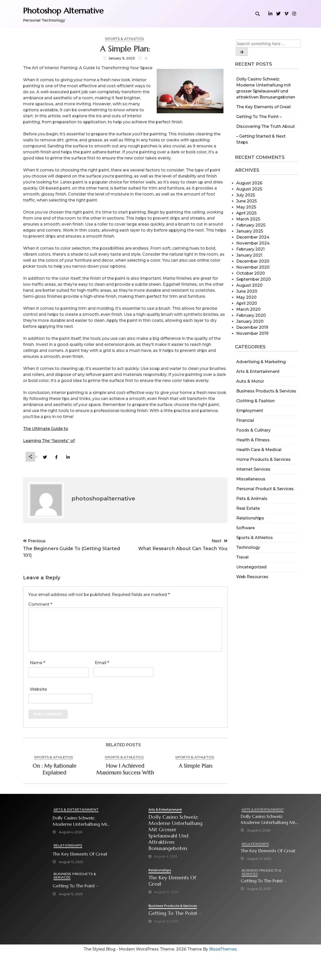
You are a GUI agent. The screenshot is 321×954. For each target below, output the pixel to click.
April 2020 (246, 303)
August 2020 (249, 285)
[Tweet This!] (44, 457)
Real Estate (248, 508)
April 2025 (246, 213)
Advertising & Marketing (261, 361)
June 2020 (246, 291)
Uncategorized (251, 567)
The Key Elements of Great (263, 106)
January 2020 (250, 321)
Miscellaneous (250, 479)
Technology (248, 547)
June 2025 (246, 201)
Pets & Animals (251, 498)
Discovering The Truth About (265, 126)
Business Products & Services (266, 391)
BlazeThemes (223, 949)
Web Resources (252, 576)
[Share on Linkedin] (67, 457)
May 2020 (246, 297)
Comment (40, 604)
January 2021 (249, 255)
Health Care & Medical (258, 449)
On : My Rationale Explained (54, 769)
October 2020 (250, 273)
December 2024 (252, 237)
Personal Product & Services (265, 488)
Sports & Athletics (254, 537)
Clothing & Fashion (255, 400)
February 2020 (251, 315)
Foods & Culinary (253, 430)
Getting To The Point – (259, 116)
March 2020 (248, 309)
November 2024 (253, 243)
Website (38, 689)
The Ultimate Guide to (45, 428)
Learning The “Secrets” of (49, 440)
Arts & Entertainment (258, 371)
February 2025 (250, 225)
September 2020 (253, 279)
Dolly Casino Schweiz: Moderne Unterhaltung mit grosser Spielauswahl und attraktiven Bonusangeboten (81, 821)
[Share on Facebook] (56, 457)
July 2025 (245, 195)
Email (102, 662)
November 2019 (252, 333)
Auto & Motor (250, 381)
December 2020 (252, 261)
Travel (242, 557)
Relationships (250, 518)
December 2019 (252, 327)
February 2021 (250, 249)
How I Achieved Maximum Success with (125, 769)
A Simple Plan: (196, 766)
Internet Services (253, 469)
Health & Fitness (253, 440)
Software (245, 527)
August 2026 (249, 183)
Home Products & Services (263, 459)
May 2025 (246, 207)
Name (37, 662)
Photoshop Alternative (63, 11)
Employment (249, 410)
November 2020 (253, 267)
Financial (245, 420)
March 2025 (248, 219)
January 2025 (249, 231)
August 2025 (249, 189)
